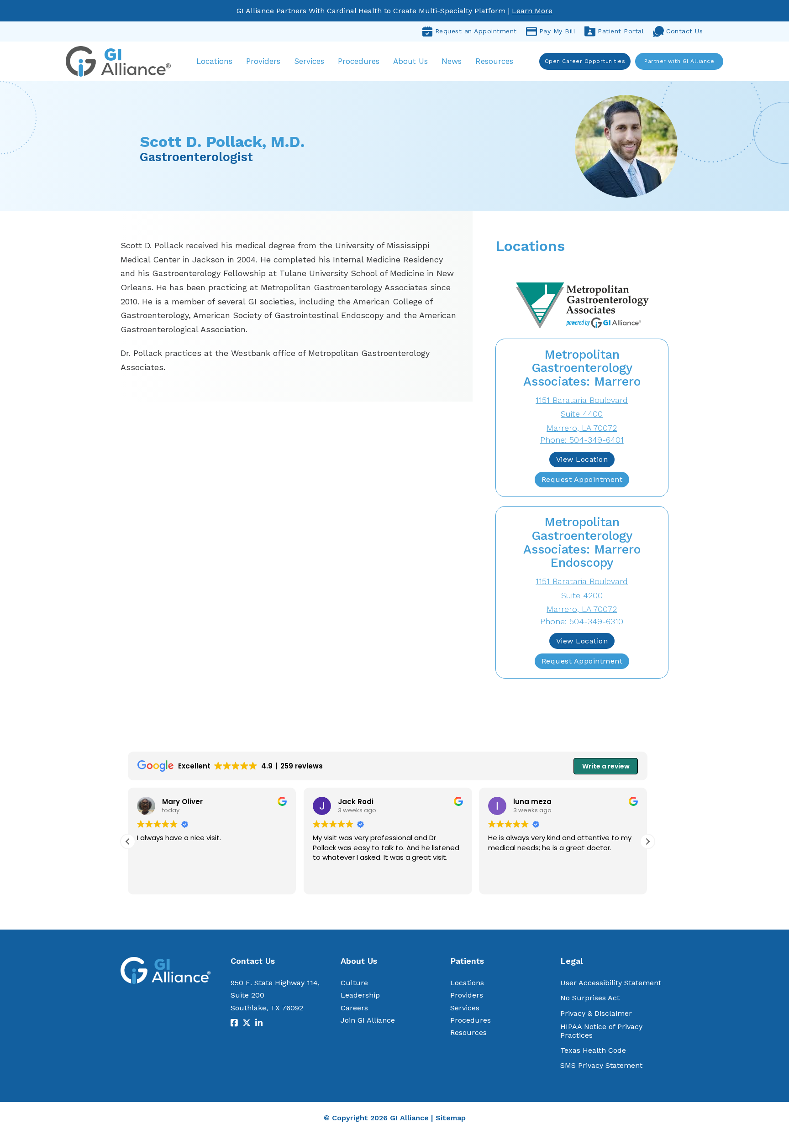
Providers (263, 61)
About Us (410, 61)
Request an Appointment (476, 31)
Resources (494, 61)
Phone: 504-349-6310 (581, 621)
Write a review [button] (606, 766)
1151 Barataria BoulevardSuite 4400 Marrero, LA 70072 (582, 414)
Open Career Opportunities (585, 61)
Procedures (358, 61)
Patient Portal (621, 31)
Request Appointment (582, 479)
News (452, 61)
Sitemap (451, 1117)
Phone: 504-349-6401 (582, 439)
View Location (582, 459)
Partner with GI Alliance (679, 61)
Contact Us (684, 31)
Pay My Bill (557, 31)
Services (309, 61)
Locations (214, 61)
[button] (647, 841)
